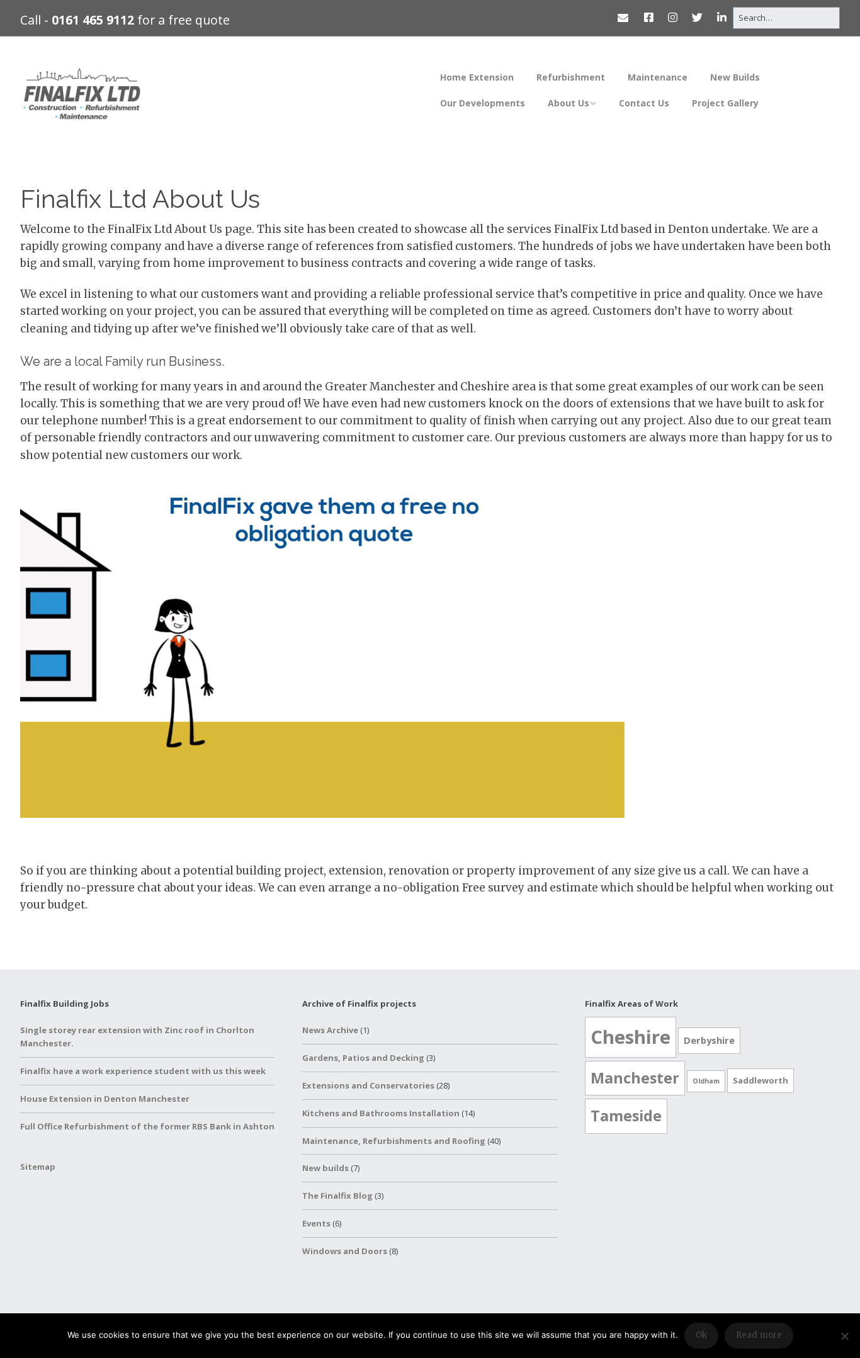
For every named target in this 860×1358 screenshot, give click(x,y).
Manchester (635, 1078)
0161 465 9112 (93, 19)
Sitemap (37, 1166)
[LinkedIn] (722, 17)
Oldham (706, 1081)
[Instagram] (673, 17)
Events (316, 1223)
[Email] (626, 17)
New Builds (735, 77)
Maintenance (657, 77)
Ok (701, 1335)
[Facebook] (649, 17)
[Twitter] (697, 17)
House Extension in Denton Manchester (105, 1098)
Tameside (626, 1116)
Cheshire (630, 1037)
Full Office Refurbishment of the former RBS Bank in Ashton (147, 1126)
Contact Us (644, 103)
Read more (759, 1335)
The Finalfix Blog (337, 1195)
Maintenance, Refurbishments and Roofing (393, 1140)
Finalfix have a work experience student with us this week (143, 1071)
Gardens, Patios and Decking (363, 1057)
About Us (568, 103)
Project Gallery (725, 103)
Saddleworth (760, 1080)
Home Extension (477, 77)
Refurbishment (570, 77)
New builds (325, 1168)
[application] (322, 648)
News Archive (330, 1030)
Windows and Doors (344, 1251)
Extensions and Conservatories (368, 1085)
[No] (844, 1336)
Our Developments (482, 103)
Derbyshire (709, 1040)
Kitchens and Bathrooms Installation (381, 1113)
